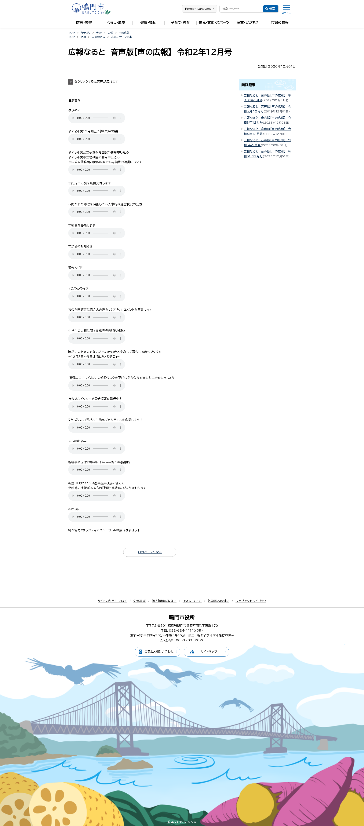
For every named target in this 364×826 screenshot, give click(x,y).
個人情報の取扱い (164, 600)
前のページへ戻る (150, 552)
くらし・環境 (116, 22)
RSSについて (192, 600)
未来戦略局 (98, 37)
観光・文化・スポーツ (214, 22)
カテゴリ (85, 32)
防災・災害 (84, 22)
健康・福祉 (148, 22)
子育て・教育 (180, 22)
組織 (83, 37)
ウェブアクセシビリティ (250, 600)
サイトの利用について (112, 600)
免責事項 (139, 600)
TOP (71, 32)
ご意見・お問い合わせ (159, 651)
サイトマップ (209, 651)
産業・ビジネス (248, 22)
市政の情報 (280, 22)
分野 (99, 32)
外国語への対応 (218, 600)
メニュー (286, 13)
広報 (110, 32)
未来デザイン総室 (121, 37)
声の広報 (124, 32)
